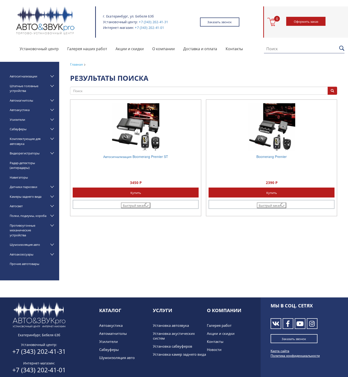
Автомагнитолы (21, 100)
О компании (163, 48)
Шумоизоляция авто (25, 244)
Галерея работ (219, 325)
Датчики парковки (23, 187)
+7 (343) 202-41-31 (153, 22)
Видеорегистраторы (25, 153)
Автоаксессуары (21, 254)
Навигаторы (19, 177)
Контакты (234, 48)
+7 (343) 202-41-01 (149, 27)
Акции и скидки (130, 48)
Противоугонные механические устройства (22, 230)
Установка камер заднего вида (179, 354)
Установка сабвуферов (172, 346)
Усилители (17, 119)
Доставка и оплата (200, 48)
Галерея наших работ (87, 48)
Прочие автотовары (24, 264)
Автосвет (16, 206)
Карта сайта (280, 350)
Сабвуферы (18, 129)
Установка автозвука (171, 325)
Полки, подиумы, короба (28, 216)
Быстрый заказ (134, 205)
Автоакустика (20, 110)
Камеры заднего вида (25, 196)
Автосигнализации (23, 76)
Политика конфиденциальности (295, 355)
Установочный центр (39, 48)
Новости (214, 349)
